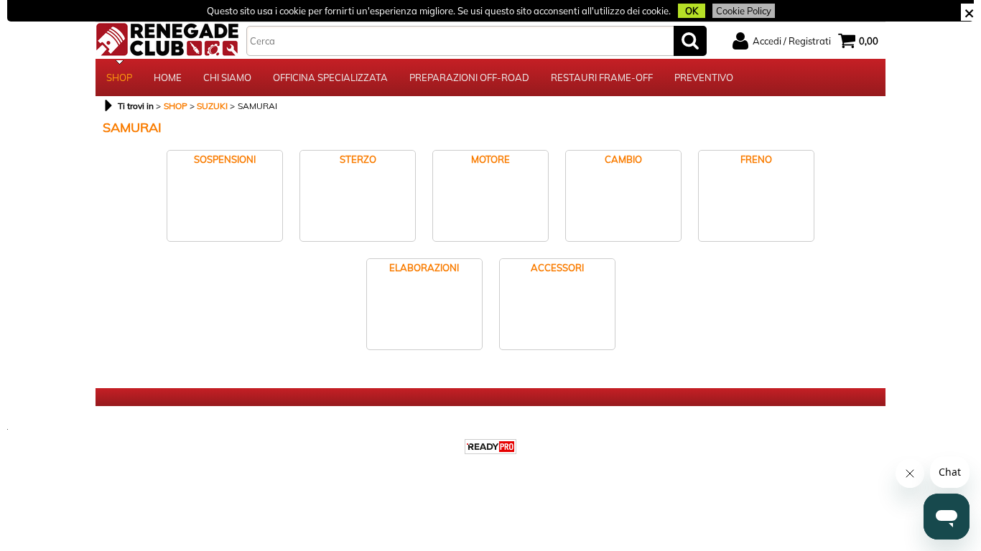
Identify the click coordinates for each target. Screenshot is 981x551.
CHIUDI (969, 12)
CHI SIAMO (227, 77)
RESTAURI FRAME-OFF (602, 77)
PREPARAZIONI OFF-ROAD (469, 77)
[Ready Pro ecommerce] (490, 446)
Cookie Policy (743, 11)
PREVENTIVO (703, 77)
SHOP (119, 77)
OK (691, 11)
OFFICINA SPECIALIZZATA (330, 77)
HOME (168, 77)
